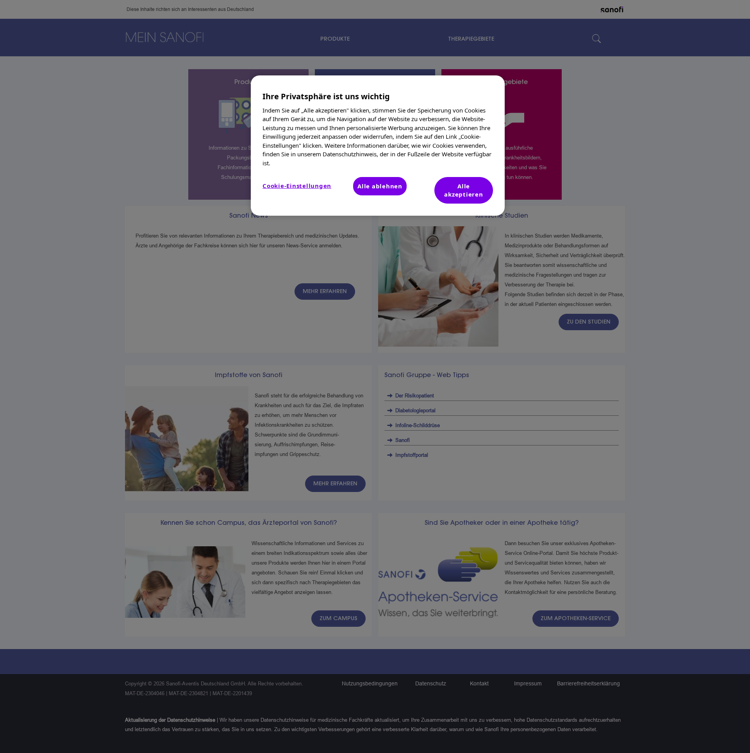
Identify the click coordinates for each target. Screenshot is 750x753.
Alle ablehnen (379, 186)
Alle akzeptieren (463, 190)
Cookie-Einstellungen (296, 186)
